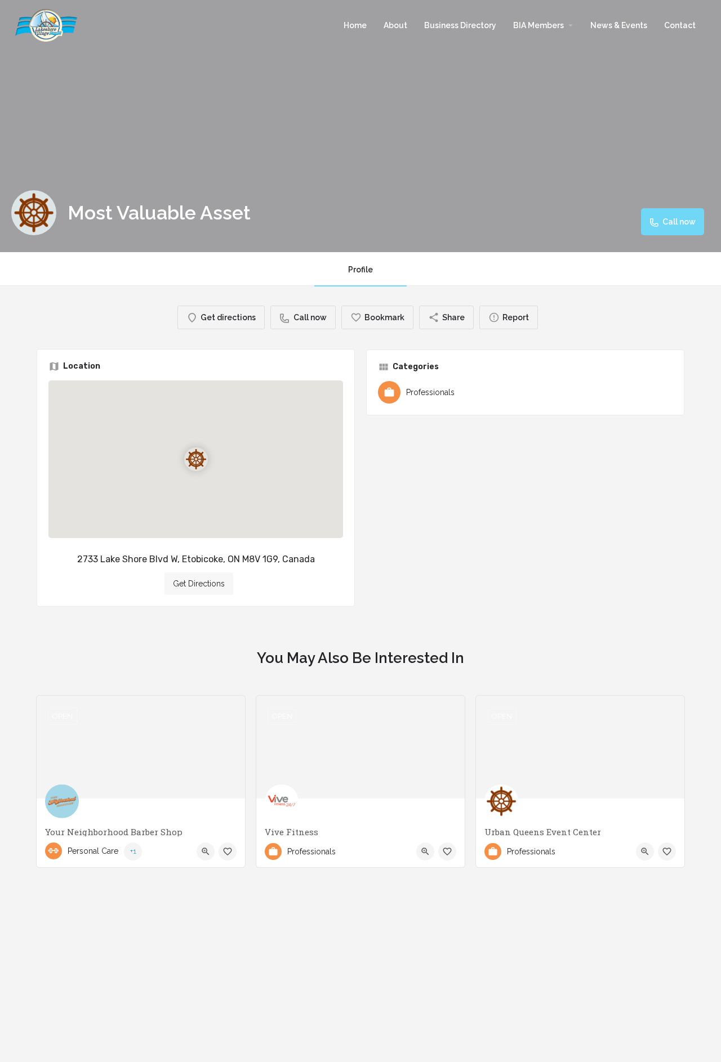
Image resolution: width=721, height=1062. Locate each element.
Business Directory (460, 25)
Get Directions (199, 583)
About (395, 25)
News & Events (618, 25)
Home (355, 25)
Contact (680, 25)
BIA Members (538, 25)
